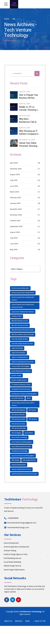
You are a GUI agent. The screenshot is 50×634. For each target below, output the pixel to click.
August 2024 (15, 232)
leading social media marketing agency (24, 394)
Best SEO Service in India (20, 321)
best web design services (20, 339)
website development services (21, 469)
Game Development (11, 543)
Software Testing (10, 550)
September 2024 (16, 226)
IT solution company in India (21, 384)
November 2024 (16, 215)
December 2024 (16, 209)
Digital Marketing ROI (18, 353)
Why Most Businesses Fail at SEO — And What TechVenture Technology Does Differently (27, 120)
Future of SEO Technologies (20, 366)
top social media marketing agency (23, 456)
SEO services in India (18, 424)
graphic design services (19, 380)
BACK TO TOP (40, 621)
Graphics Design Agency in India (16, 554)
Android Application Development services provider (23, 305)
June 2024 (14, 244)
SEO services (33, 419)
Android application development (23, 293)
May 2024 (13, 249)
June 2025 (14, 186)
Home (6, 18)
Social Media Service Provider (21, 446)
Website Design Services (12, 566)
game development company (21, 371)
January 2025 (15, 203)
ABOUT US (8, 621)
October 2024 (15, 220)
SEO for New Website (18, 410)
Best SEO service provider (20, 325)
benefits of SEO (17, 316)
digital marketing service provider (23, 362)
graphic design (16, 375)
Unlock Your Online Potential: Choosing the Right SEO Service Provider (29, 145)
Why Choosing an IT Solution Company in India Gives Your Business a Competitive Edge (28, 133)
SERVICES (18, 621)
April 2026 (14, 163)
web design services (29, 460)
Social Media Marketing (12, 562)
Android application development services (23, 298)
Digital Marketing (17, 348)
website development (19, 465)
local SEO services (17, 398)
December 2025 (16, 169)
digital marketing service (20, 357)
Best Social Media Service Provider (23, 334)
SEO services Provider (19, 428)
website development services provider (24, 474)
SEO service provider (18, 419)
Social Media (29, 433)
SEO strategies (16, 433)
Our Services (12, 535)
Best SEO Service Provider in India (22, 330)
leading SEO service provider (21, 389)
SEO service (32, 410)
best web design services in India (22, 344)
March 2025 (14, 192)
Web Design (15, 460)
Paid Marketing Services (12, 558)
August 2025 (15, 174)
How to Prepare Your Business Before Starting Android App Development (28, 96)
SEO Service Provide (18, 414)
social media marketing (19, 437)
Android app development (20, 288)
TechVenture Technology (19, 451)
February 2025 (15, 197)
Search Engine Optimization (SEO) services (23, 404)
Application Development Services (23, 312)
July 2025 (14, 180)
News (28, 398)
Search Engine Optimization (14, 569)
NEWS (27, 621)
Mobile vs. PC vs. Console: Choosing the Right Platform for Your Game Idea (29, 108)
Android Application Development (16, 547)
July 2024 (13, 238)
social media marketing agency (22, 442)
